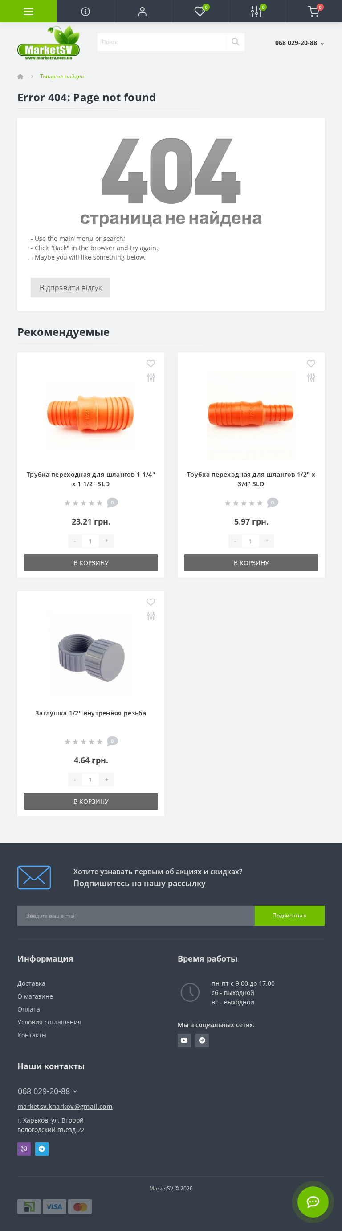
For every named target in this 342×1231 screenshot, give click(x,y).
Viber (24, 1149)
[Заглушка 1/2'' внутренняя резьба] (90, 654)
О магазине (35, 996)
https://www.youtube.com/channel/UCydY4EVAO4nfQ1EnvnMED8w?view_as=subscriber (184, 1040)
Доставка (31, 983)
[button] (142, 11)
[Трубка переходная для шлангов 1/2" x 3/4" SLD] (251, 415)
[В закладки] (151, 364)
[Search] (235, 42)
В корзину (91, 562)
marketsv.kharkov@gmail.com (65, 1106)
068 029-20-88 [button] (44, 1091)
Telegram (42, 1149)
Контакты (32, 1035)
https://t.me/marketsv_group (202, 1040)
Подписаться (290, 915)
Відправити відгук (71, 288)
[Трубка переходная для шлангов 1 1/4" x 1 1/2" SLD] (90, 415)
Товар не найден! (63, 76)
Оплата (28, 1009)
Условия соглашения (49, 1022)
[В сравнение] (151, 378)
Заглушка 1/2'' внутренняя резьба (91, 713)
